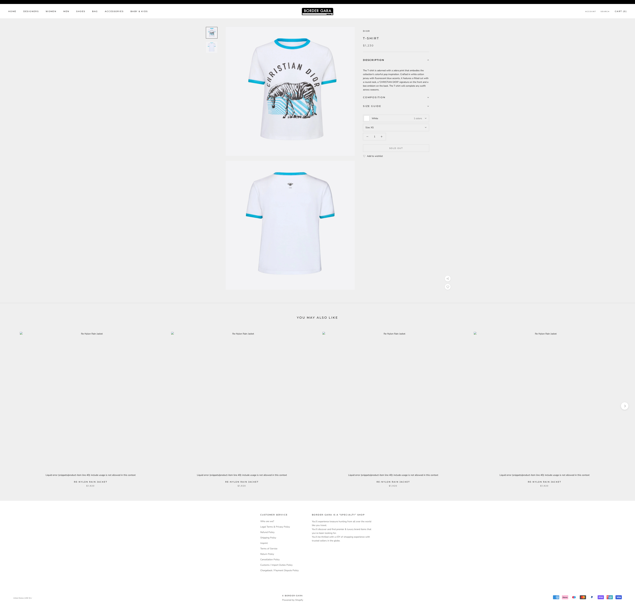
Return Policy (267, 554)
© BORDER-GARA (292, 595)
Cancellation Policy (270, 559)
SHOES (80, 11)
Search (605, 11)
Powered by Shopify (292, 600)
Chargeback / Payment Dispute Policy (279, 570)
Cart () (621, 11)
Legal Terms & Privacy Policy (275, 526)
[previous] (10, 406)
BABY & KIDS (139, 11)
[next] (624, 406)
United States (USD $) (21, 598)
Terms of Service (268, 548)
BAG (95, 11)
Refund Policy (267, 532)
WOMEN (51, 11)
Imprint (264, 543)
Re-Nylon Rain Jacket (90, 482)
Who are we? (267, 521)
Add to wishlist (375, 156)
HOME (12, 11)
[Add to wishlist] (448, 287)
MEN (66, 11)
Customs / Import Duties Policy (276, 565)
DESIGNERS (31, 11)
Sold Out (396, 148)
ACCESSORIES (114, 11)
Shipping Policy (268, 537)
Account (590, 11)
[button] (396, 60)
